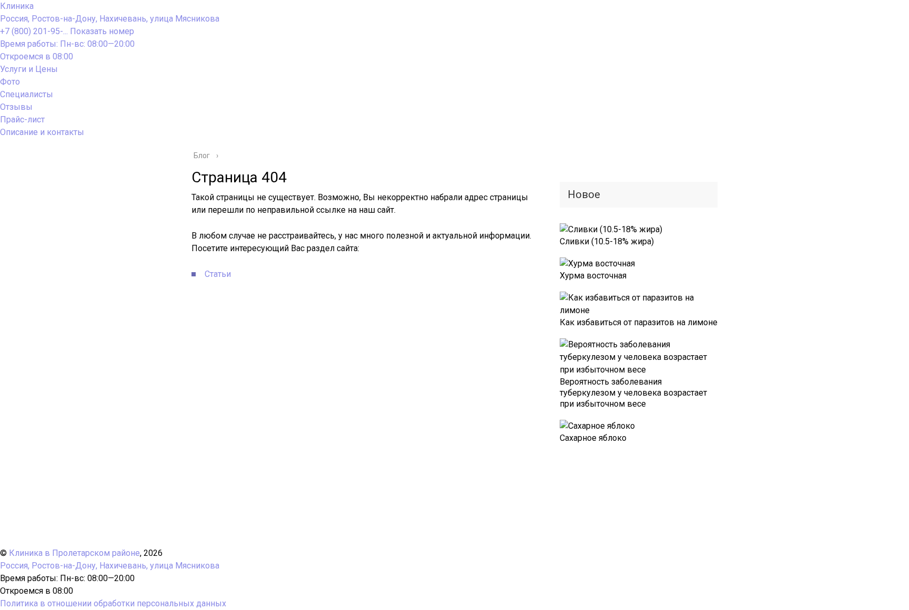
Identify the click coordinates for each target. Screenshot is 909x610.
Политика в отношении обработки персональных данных (113, 603)
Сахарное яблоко (593, 438)
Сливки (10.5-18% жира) (607, 241)
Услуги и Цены (29, 69)
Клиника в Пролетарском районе (74, 553)
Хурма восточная (593, 276)
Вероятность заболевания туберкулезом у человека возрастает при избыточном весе (633, 393)
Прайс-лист (22, 120)
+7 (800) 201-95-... (67, 31)
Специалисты (26, 94)
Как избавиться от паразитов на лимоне (639, 322)
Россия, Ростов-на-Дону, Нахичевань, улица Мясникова (109, 19)
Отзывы (16, 107)
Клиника (17, 6)
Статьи (218, 274)
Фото (10, 82)
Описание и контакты (42, 132)
